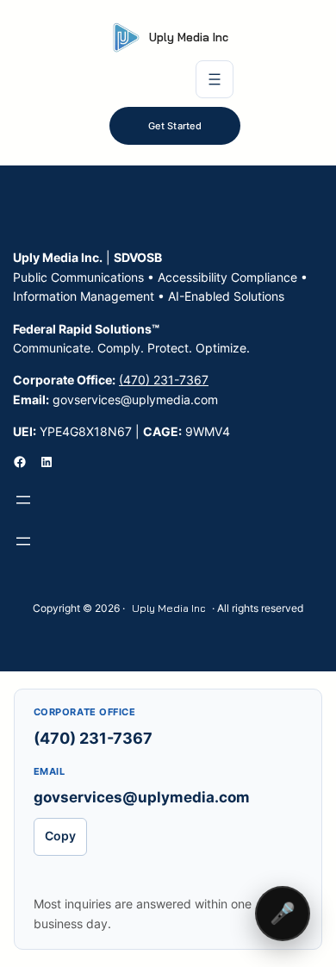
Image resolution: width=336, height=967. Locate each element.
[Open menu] (214, 79)
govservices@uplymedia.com (142, 797)
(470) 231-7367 (163, 379)
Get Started (174, 126)
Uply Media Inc (188, 37)
